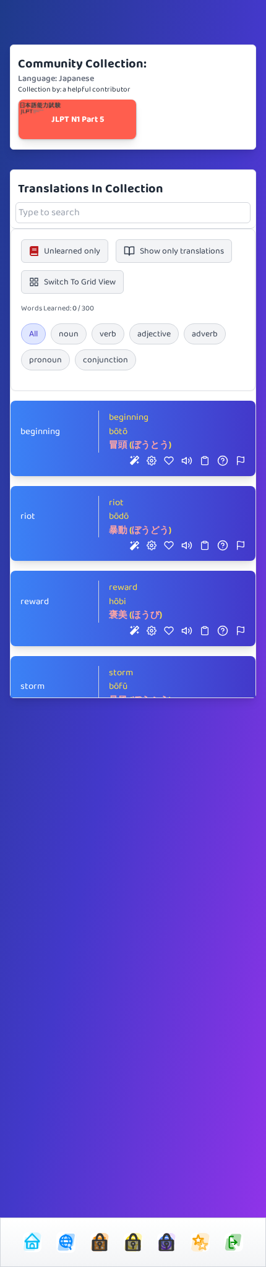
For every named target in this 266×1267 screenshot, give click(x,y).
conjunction (105, 360)
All (33, 334)
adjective (154, 334)
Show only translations (182, 251)
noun (69, 334)
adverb (205, 334)
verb (108, 334)
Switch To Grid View (80, 282)
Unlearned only (72, 251)
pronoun (45, 360)
